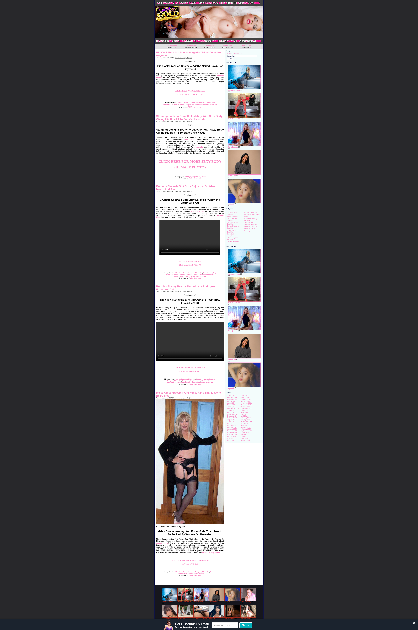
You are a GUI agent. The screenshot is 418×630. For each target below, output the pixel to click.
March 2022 (245, 397)
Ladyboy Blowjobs (178, 104)
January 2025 (232, 407)
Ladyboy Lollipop (209, 45)
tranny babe (189, 139)
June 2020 (244, 425)
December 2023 (232, 416)
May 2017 (244, 434)
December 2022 (232, 431)
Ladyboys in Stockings (252, 214)
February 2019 (246, 429)
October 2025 (232, 399)
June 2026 (231, 396)
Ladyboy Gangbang (251, 212)
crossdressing (162, 543)
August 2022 (231, 436)
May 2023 (230, 423)
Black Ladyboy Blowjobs (232, 219)
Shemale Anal (190, 104)
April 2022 (244, 396)
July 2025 (230, 403)
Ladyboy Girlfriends (171, 45)
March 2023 (231, 425)
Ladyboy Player (227, 45)
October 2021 (245, 407)
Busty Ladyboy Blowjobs (193, 102)
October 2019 (245, 427)
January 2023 (232, 429)
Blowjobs (179, 102)
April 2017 (244, 436)
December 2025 (232, 397)
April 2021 (244, 416)
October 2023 (232, 418)
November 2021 (246, 405)
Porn (246, 216)
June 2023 (231, 421)
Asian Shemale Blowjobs (232, 213)
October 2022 (232, 434)
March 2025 (231, 405)
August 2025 (231, 401)
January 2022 (245, 401)
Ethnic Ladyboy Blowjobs (232, 238)
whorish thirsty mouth (211, 553)
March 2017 (245, 438)
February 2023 (232, 427)
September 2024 (233, 408)
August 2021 (245, 410)
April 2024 (230, 412)
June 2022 (231, 438)
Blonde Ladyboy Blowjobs (185, 273)
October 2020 (245, 423)
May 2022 (230, 440)
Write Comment (195, 108)
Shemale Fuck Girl (199, 276)
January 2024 (232, 414)
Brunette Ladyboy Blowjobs (195, 176)
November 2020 (246, 421)
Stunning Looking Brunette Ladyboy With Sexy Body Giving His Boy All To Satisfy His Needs (189, 118)
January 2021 (245, 420)
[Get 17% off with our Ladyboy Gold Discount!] (209, 43)
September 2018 (246, 431)
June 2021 (244, 412)
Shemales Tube (246, 45)
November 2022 (232, 433)
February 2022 (246, 399)
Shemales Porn (199, 573)
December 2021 (246, 403)
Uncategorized (249, 231)
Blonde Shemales (202, 379)
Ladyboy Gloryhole (190, 45)
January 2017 (245, 440)
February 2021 (246, 418)
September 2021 (246, 408)
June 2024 (231, 410)
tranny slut (198, 147)
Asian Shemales (232, 216)
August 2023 (231, 420)
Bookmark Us (237, 53)
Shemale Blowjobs (202, 104)
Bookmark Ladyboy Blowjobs (183, 58)
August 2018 (245, 433)
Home (229, 53)
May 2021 (244, 414)
